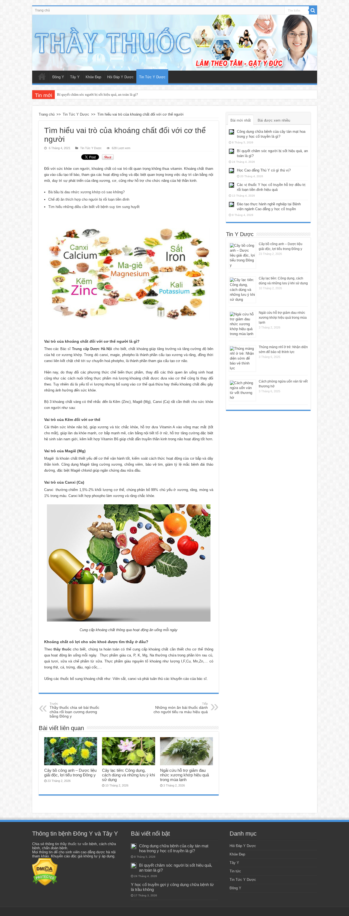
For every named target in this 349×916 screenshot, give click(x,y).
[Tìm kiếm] (313, 10)
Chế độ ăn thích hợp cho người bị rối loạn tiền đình (88, 199)
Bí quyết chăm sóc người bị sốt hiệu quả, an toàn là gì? (97, 94)
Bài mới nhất (240, 120)
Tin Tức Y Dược (152, 77)
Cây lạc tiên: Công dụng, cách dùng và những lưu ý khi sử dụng (128, 775)
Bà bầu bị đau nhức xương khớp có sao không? (86, 192)
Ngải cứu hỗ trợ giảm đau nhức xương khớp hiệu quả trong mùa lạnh (184, 775)
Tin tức (235, 871)
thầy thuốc (62, 649)
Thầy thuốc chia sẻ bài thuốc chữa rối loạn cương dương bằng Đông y (74, 710)
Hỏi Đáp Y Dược (120, 77)
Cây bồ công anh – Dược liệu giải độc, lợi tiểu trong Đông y (70, 772)
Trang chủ (42, 10)
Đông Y (58, 77)
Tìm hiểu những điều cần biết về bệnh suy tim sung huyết (94, 207)
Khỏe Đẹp (93, 77)
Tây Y (75, 77)
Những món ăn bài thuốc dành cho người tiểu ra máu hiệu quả (181, 708)
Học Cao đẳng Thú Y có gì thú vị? (264, 170)
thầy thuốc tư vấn (74, 844)
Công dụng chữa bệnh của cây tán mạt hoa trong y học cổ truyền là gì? (173, 848)
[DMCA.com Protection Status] (45, 872)
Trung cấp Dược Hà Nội (92, 349)
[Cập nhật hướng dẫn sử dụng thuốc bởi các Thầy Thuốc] (174, 43)
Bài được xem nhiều (274, 120)
